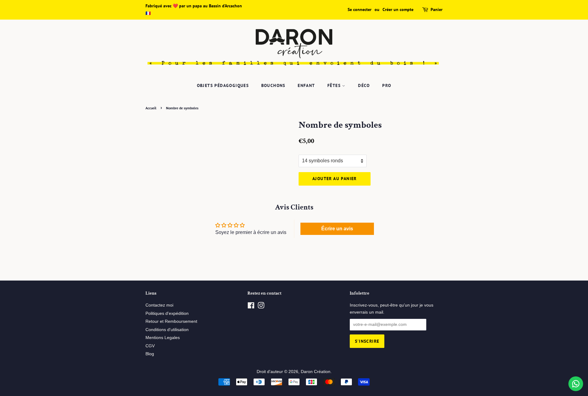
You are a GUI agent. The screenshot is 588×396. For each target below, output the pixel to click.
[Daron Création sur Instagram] (261, 306)
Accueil (150, 108)
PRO (386, 85)
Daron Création (315, 371)
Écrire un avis (337, 228)
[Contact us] (575, 383)
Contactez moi (159, 305)
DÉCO (364, 85)
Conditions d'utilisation (167, 329)
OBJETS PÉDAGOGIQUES (223, 85)
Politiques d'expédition (167, 313)
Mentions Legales (162, 337)
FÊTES (334, 85)
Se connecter (359, 9)
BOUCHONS (273, 85)
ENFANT (306, 85)
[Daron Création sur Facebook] (250, 306)
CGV (150, 346)
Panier (437, 9)
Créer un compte (398, 9)
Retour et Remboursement (171, 321)
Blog (149, 354)
